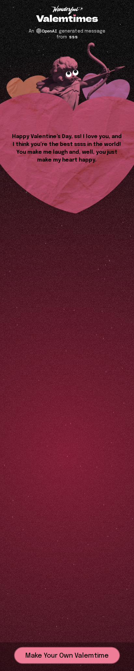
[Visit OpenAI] (46, 31)
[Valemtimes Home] (67, 18)
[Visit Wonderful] (67, 10)
